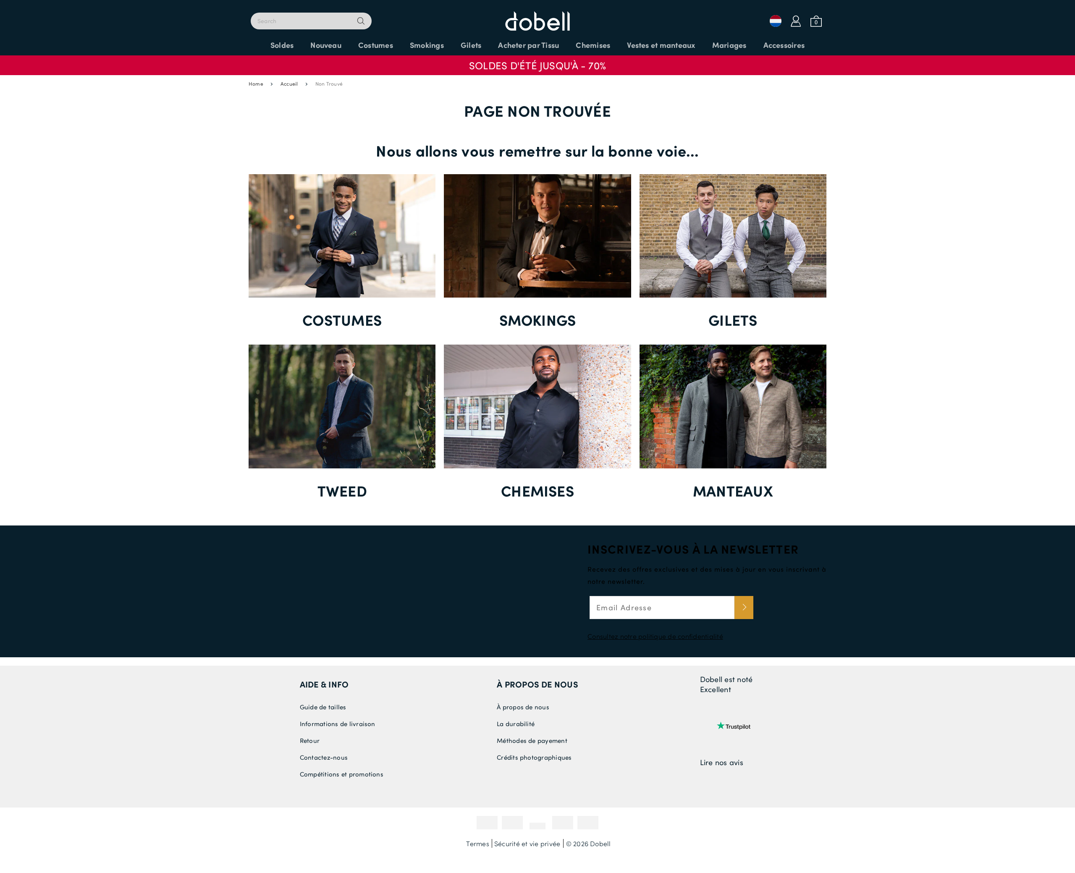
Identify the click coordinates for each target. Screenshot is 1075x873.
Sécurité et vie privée (527, 843)
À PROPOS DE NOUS (537, 684)
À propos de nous (523, 707)
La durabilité (516, 723)
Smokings (537, 319)
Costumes (342, 319)
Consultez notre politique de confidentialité (655, 636)
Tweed (342, 490)
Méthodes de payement (532, 740)
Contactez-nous (324, 757)
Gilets (732, 319)
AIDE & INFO (324, 684)
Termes (477, 843)
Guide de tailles (323, 707)
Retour (310, 740)
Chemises (537, 490)
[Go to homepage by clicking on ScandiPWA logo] (537, 17)
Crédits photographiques (534, 757)
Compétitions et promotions (341, 774)
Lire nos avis (721, 762)
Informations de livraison (337, 723)
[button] (537, 61)
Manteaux (733, 490)
